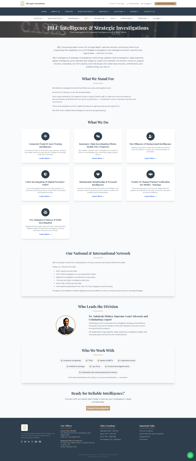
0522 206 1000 (71, 447)
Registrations (54, 18)
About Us (55, 11)
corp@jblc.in (148, 4)
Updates (69, 11)
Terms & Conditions (146, 431)
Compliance (126, 18)
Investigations (85, 11)
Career (133, 11)
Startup (38, 18)
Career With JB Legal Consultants (151, 434)
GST (86, 18)
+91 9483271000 (74, 437)
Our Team (118, 11)
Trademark (73, 18)
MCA (112, 18)
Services (103, 11)
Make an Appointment (165, 3)
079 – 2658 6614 (115, 439)
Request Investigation (98, 408)
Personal (142, 18)
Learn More (44, 158)
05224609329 (134, 4)
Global (156, 18)
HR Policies (143, 439)
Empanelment (144, 437)
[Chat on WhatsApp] (190, 455)
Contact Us (149, 11)
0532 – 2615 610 (113, 431)
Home (44, 11)
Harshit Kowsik (103, 457)
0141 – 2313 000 (110, 434)
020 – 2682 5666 (110, 437)
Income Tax (99, 18)
